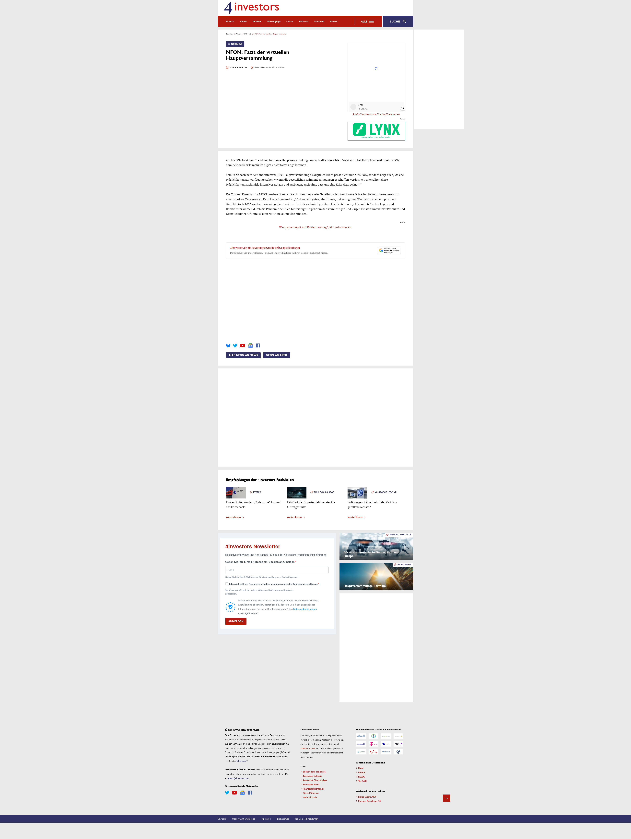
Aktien (243, 21)
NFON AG (247, 34)
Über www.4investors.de (243, 818)
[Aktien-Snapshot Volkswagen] (398, 751)
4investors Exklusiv (312, 775)
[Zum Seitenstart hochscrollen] (446, 798)
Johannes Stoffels (267, 67)
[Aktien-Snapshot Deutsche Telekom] (373, 744)
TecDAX (362, 781)
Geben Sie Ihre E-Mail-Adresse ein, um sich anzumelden (260, 562)
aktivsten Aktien (308, 748)
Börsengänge (273, 21)
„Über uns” (241, 760)
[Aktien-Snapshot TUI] (373, 751)
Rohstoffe (319, 21)
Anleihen (257, 21)
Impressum (266, 818)
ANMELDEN (236, 621)
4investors (229, 34)
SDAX (361, 776)
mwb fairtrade (310, 797)
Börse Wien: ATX (367, 796)
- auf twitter (279, 67)
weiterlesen (233, 517)
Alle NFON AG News (243, 355)
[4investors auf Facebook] (258, 346)
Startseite (222, 818)
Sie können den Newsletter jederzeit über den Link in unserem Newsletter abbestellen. (259, 592)
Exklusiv (230, 21)
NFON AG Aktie (277, 355)
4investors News (311, 784)
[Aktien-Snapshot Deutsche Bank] (361, 744)
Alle (364, 21)
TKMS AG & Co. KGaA (324, 492)
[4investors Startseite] (251, 8)
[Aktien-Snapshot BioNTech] (386, 736)
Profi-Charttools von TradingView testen (376, 115)
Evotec (257, 492)
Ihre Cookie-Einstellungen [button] (306, 818)
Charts (289, 21)
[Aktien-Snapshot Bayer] (373, 736)
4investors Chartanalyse (315, 780)
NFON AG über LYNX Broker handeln (376, 137)
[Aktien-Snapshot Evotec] (386, 744)
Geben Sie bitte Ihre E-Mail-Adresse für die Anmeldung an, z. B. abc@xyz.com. (261, 577)
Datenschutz (283, 818)
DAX (360, 768)
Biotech (334, 21)
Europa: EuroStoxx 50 (369, 801)
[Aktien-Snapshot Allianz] (361, 736)
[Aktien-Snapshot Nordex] (361, 751)
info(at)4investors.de (238, 778)
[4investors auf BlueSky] (228, 346)
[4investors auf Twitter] (235, 346)
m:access (303, 21)
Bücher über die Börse (314, 771)
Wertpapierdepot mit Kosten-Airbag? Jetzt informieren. (315, 227)
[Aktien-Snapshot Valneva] (386, 751)
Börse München (311, 793)
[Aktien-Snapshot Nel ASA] (398, 744)
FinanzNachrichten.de (313, 788)
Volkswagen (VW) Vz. (386, 492)
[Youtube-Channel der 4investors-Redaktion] (242, 345)
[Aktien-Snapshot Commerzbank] (398, 736)
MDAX (361, 772)
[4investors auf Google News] (250, 345)
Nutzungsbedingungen (305, 609)
